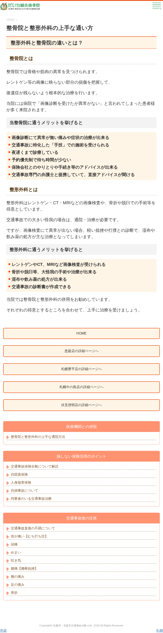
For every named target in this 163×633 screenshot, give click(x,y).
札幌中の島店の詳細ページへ (81, 387)
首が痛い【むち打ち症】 (29, 536)
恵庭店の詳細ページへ (81, 351)
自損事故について (24, 490)
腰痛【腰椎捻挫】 (24, 568)
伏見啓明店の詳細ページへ (81, 405)
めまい (16, 552)
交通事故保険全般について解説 (34, 466)
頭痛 (14, 544)
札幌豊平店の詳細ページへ (81, 369)
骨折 (14, 592)
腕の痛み (17, 576)
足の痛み (17, 584)
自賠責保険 (19, 474)
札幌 (159, 630)
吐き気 (16, 560)
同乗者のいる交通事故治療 (31, 498)
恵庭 (3, 630)
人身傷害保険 (21, 482)
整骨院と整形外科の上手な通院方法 (38, 437)
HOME (81, 333)
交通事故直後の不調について (33, 528)
